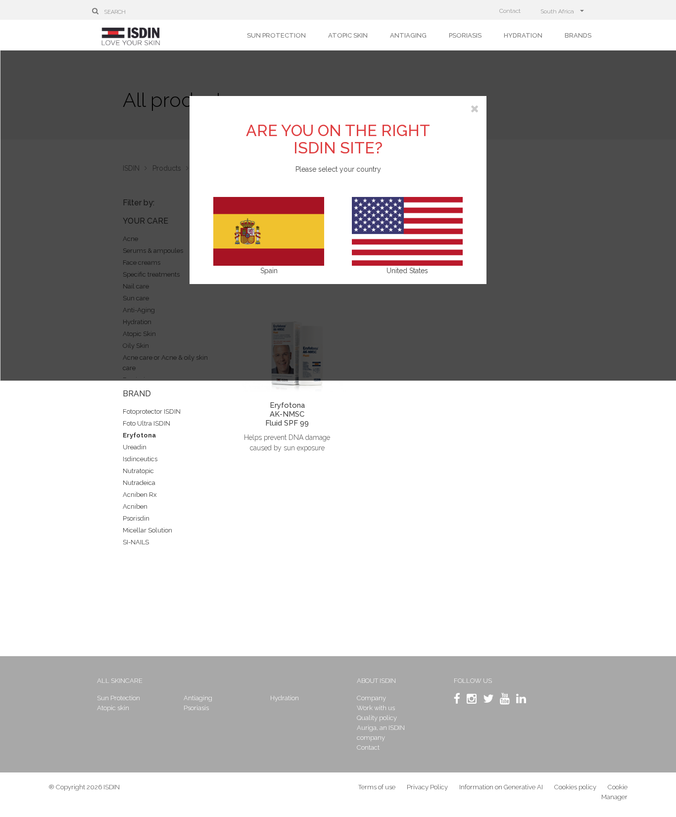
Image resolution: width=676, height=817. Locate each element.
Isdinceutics (140, 459)
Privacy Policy (427, 787)
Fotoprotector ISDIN (152, 411)
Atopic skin (348, 35)
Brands (578, 35)
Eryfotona (139, 435)
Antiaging (408, 35)
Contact (510, 10)
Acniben (135, 506)
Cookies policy (575, 787)
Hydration (523, 35)
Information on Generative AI (501, 787)
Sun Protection (276, 35)
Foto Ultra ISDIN (146, 423)
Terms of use (376, 787)
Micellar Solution (147, 530)
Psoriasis (465, 35)
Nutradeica (139, 482)
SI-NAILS (136, 542)
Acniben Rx (140, 494)
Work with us (376, 708)
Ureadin (134, 447)
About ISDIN (376, 680)
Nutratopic (138, 471)
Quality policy (377, 717)
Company (371, 698)
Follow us (473, 680)
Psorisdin (136, 518)
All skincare (120, 680)
